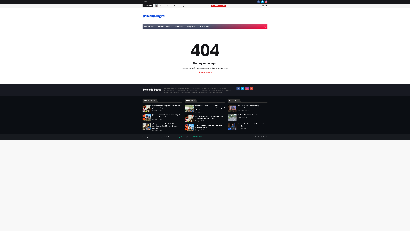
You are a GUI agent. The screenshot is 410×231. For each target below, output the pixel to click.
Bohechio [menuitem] (179, 27)
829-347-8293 (197, 137)
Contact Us (264, 137)
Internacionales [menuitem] (164, 27)
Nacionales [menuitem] (148, 27)
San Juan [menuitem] (190, 27)
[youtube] (251, 88)
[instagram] (266, 1)
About (257, 137)
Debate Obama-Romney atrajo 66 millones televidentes (249, 107)
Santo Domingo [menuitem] (204, 27)
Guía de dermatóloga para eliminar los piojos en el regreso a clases (166, 107)
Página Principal (206, 72)
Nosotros (145, 2)
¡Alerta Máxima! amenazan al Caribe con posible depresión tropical (181, 6)
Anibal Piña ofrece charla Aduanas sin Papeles (251, 125)
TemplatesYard (181, 137)
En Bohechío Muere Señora (247, 115)
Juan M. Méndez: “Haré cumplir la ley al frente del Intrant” (166, 116)
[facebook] (258, 1)
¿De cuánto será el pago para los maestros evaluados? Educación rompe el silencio (210, 108)
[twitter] (262, 1)
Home (251, 137)
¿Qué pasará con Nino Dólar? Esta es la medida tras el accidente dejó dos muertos (166, 126)
